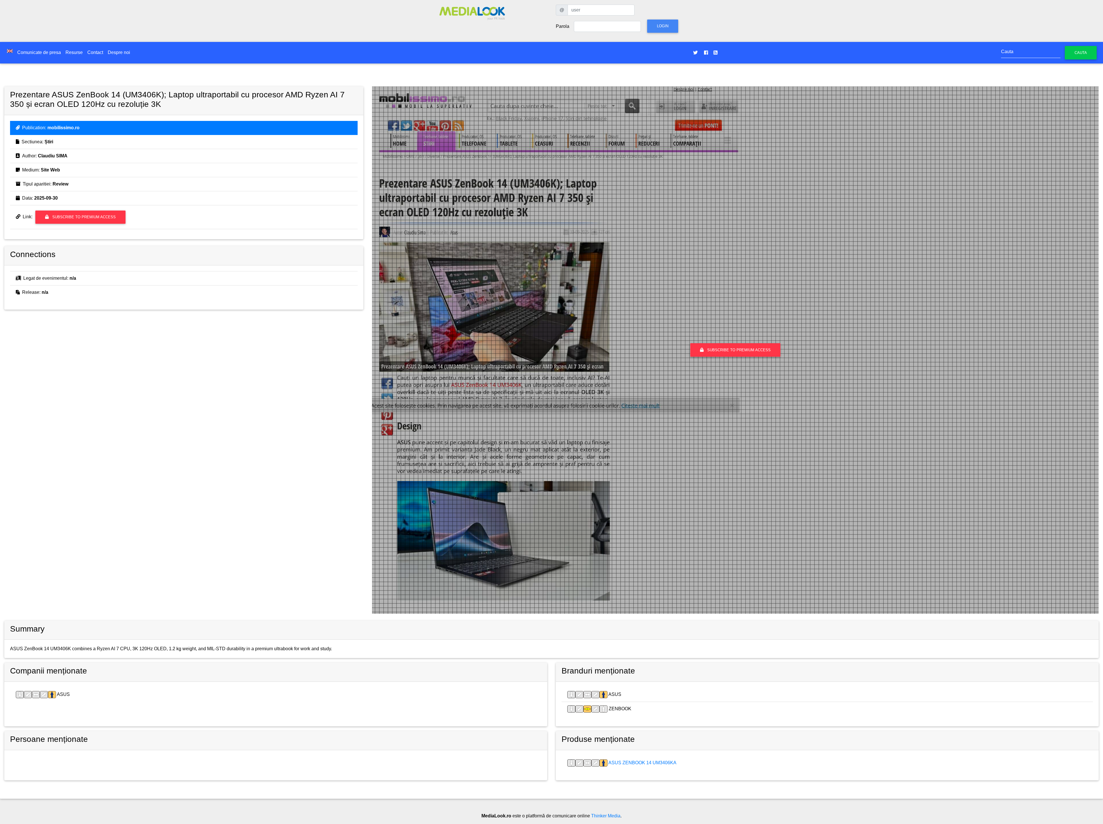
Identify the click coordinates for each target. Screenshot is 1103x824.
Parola (562, 26)
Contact (95, 52)
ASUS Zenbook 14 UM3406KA (642, 762)
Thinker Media (605, 815)
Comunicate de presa (39, 52)
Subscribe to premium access (83, 217)
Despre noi (119, 52)
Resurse (74, 52)
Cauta (1081, 53)
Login (662, 26)
